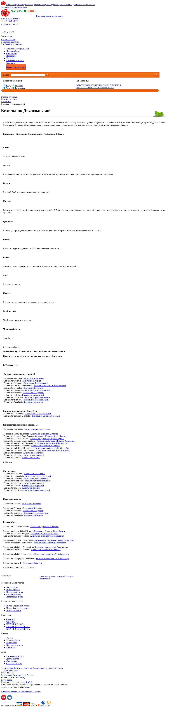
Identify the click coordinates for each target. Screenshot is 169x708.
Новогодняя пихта (14, 597)
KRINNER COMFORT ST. (18, 626)
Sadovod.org (11, 4)
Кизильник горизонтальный (38, 413)
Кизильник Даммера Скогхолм (46, 416)
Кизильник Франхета (33, 402)
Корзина (6, 7)
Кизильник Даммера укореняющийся (47, 438)
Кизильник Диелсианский (36, 383)
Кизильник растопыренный (37, 397)
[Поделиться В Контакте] (17, 576)
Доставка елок (79, 4)
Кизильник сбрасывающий (36, 400)
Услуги (9, 58)
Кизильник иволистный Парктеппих (51, 443)
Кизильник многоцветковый (38, 390)
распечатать (45, 579)
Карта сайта (6, 680)
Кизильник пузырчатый (33, 395)
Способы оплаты (14, 663)
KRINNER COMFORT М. (18, 629)
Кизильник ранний (31, 457)
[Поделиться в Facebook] (13, 576)
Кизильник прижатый (34, 455)
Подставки (11, 56)
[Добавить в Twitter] (25, 576)
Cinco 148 (10, 622)
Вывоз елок (11, 643)
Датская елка (12, 587)
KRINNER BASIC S (15, 624)
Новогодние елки (25, 4)
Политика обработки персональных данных (21, 691)
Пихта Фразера (13, 590)
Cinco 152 (10, 619)
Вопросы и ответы (63, 4)
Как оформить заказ (15, 60)
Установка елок (13, 640)
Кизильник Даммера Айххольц (44, 434)
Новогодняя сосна (14, 592)
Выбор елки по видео (16, 67)
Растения (19, 85)
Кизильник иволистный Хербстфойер (52, 448)
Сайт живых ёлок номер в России (17, 675)
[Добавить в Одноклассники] (21, 576)
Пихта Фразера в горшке (17, 608)
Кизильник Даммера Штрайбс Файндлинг (56, 441)
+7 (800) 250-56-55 (9, 24)
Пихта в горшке (13, 610)
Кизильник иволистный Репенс (45, 446)
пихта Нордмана (13, 594)
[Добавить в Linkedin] (33, 576)
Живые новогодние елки (17, 49)
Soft (29, 682)
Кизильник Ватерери (31, 381)
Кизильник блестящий (34, 378)
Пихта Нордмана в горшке (18, 606)
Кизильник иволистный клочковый (50, 385)
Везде (8, 85)
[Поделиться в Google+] (29, 576)
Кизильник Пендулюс (33, 393)
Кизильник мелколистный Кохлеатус (53, 450)
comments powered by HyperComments (56, 576)
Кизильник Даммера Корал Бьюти (50, 436)
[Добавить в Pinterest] (37, 576)
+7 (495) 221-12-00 (9, 21)
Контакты (90, 4)
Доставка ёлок (12, 51)
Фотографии (20, 88)
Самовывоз (11, 53)
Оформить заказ (19, 7)
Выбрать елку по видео (44, 4)
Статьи (9, 88)
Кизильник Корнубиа (33, 388)
